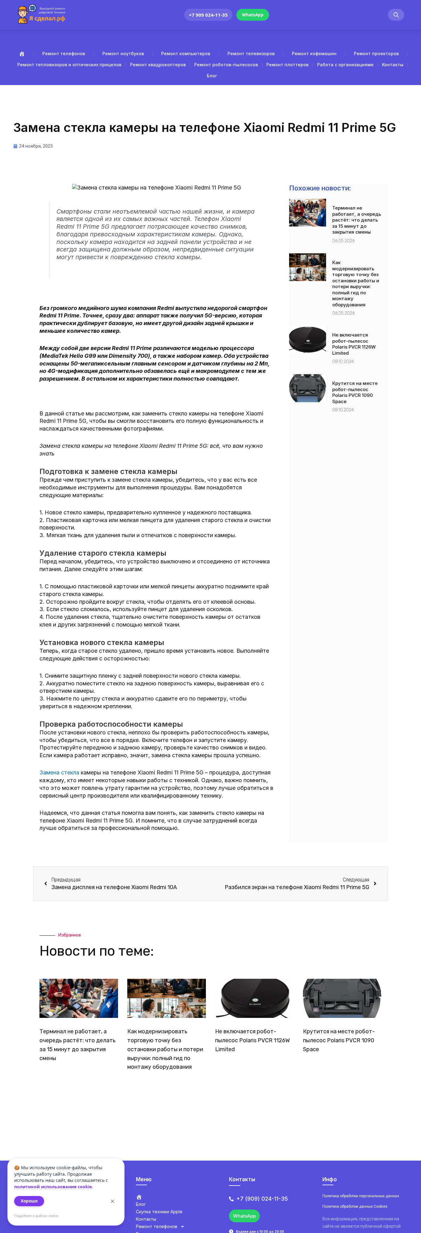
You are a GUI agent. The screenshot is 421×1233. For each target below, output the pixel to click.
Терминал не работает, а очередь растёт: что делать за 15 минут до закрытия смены (356, 220)
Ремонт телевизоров (251, 53)
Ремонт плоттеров (287, 64)
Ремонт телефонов (63, 53)
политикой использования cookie (53, 1187)
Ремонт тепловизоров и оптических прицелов (69, 64)
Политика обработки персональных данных (360, 1196)
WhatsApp (253, 15)
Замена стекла (59, 772)
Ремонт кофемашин (314, 53)
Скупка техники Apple (159, 1211)
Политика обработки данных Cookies (354, 1206)
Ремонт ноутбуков (123, 53)
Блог (212, 75)
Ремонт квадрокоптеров (158, 64)
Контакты (392, 64)
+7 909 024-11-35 (208, 15)
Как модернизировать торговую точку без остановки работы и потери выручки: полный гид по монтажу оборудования (355, 283)
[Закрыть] (112, 1201)
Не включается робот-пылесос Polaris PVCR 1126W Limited (354, 344)
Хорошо (29, 1201)
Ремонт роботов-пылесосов (226, 64)
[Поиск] (396, 15)
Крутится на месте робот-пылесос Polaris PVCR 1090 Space (355, 392)
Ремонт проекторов (376, 53)
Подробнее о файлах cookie (36, 1216)
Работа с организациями (345, 64)
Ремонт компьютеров (185, 53)
